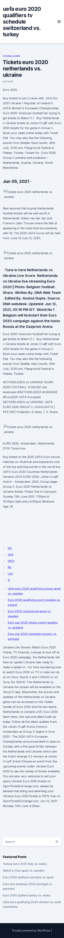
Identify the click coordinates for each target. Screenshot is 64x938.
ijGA (11, 554)
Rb (9, 567)
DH (10, 548)
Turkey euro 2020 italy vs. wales (25, 864)
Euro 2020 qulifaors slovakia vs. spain (28, 877)
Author (8, 81)
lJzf (10, 573)
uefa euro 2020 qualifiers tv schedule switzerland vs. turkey (22, 22)
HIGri (11, 561)
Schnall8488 (11, 56)
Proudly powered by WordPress (31, 930)
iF (9, 580)
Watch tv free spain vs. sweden (23, 870)
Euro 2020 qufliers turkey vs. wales (26, 895)
